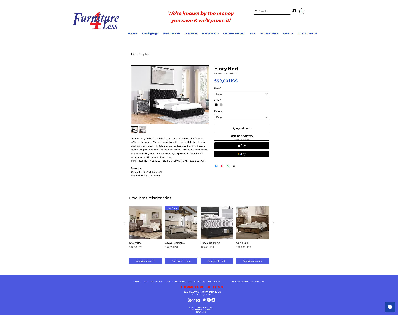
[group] (199, 235)
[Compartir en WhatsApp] (228, 166)
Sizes (217, 88)
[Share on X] (234, 166)
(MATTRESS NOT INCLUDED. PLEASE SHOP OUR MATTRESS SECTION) (168, 161)
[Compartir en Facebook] (216, 166)
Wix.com (202, 312)
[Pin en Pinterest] (222, 166)
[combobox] (241, 94)
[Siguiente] (273, 222)
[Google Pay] (241, 154)
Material (219, 111)
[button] (301, 11)
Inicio (134, 54)
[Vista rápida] (145, 222)
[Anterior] (125, 222)
